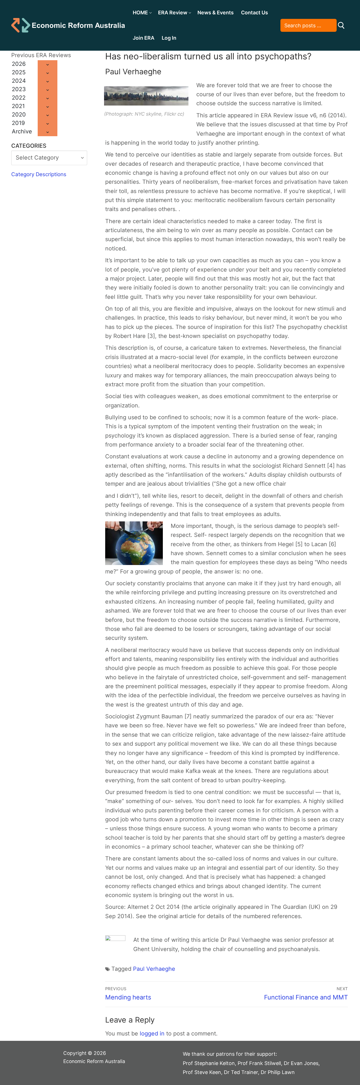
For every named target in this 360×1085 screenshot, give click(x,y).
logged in (152, 1033)
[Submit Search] (341, 25)
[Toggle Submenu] (47, 64)
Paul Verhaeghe (154, 968)
